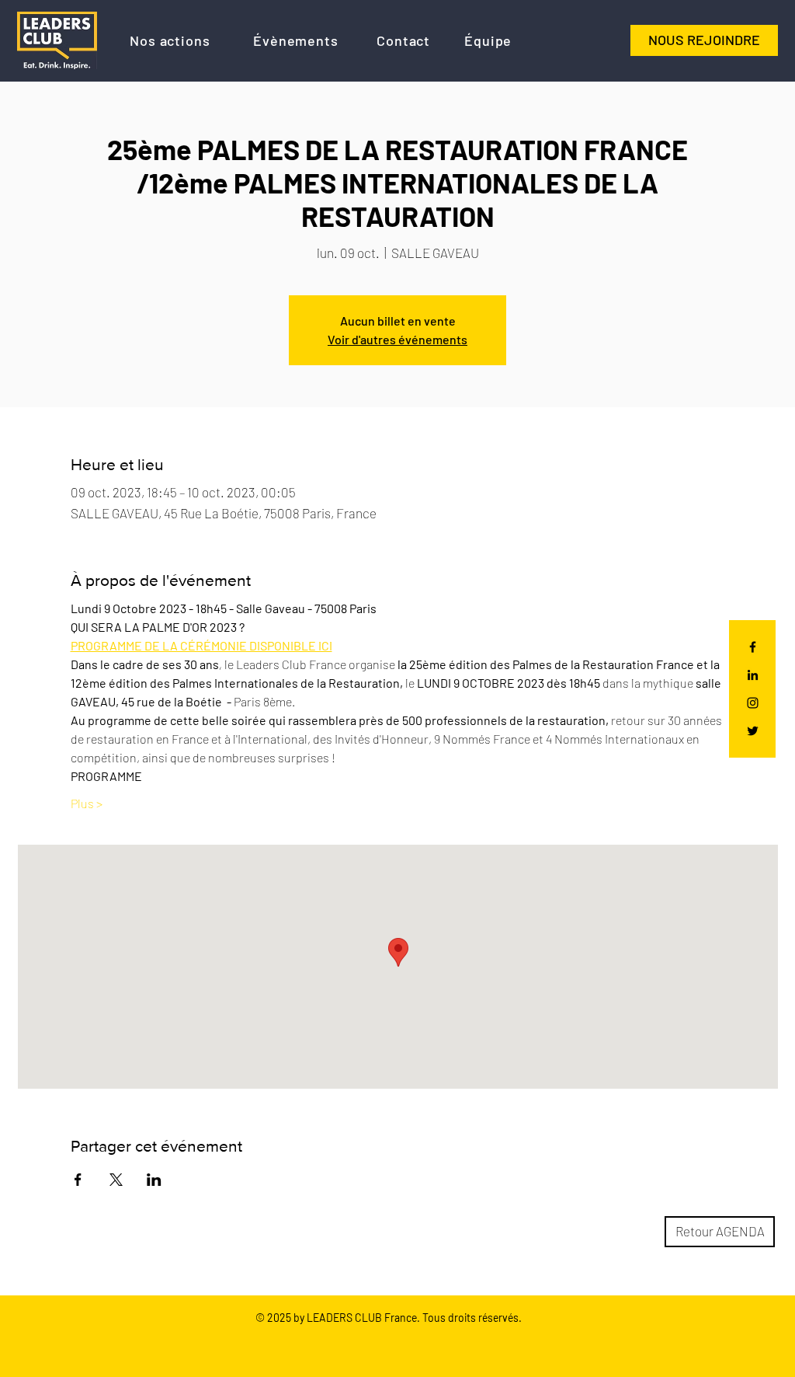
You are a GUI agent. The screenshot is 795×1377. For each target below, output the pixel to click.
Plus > (86, 803)
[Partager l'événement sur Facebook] (78, 1179)
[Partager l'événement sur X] (116, 1179)
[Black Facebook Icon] (752, 647)
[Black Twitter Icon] (752, 730)
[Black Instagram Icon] (752, 702)
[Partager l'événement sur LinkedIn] (154, 1179)
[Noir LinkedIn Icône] (752, 675)
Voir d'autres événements (397, 339)
